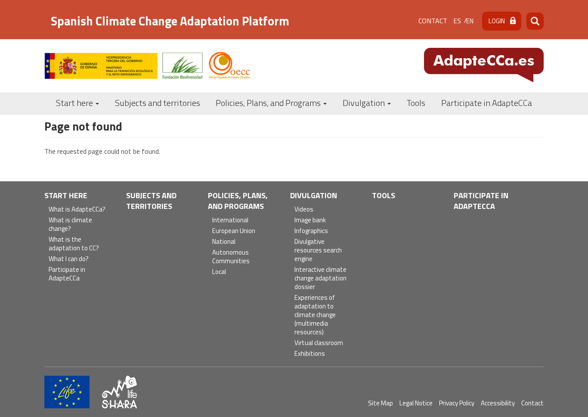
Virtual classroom (318, 343)
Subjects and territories (157, 102)
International (230, 220)
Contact (432, 21)
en (469, 21)
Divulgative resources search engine (318, 250)
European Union (233, 231)
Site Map (380, 403)
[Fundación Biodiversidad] (123, 66)
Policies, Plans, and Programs (269, 102)
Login (497, 21)
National (223, 241)
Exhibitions (309, 353)
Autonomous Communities (231, 257)
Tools (415, 102)
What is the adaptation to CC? (74, 244)
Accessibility (498, 403)
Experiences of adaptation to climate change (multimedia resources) (315, 315)
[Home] (484, 65)
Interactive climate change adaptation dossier (320, 278)
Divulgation (365, 102)
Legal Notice (416, 403)
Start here (75, 102)
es (457, 21)
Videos (303, 209)
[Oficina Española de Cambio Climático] (230, 66)
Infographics (311, 231)
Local (219, 272)
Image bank (310, 220)
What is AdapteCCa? (77, 209)
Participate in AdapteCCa (486, 102)
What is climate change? (70, 224)
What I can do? (69, 259)
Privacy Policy (456, 403)
